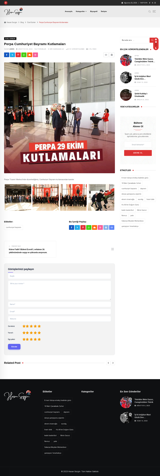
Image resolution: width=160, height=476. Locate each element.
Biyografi (93, 11)
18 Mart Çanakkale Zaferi (131, 183)
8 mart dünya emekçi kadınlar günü (135, 178)
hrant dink (150, 199)
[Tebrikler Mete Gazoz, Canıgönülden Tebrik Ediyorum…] (126, 60)
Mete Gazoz (142, 210)
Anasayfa (68, 11)
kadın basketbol (128, 210)
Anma (137, 73)
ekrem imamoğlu (128, 199)
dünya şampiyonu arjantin (131, 194)
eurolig (140, 199)
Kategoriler (80, 11)
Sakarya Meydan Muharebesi (132, 221)
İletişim (104, 11)
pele (132, 215)
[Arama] (150, 11)
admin (11, 49)
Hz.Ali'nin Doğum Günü (130, 205)
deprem (143, 189)
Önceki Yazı (16, 246)
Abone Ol (138, 153)
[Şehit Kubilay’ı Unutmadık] (126, 95)
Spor (137, 56)
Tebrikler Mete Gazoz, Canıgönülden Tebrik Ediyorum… (144, 61)
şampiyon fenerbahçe (130, 226)
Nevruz (124, 215)
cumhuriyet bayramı (13, 227)
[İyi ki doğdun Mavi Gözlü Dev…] (126, 77)
